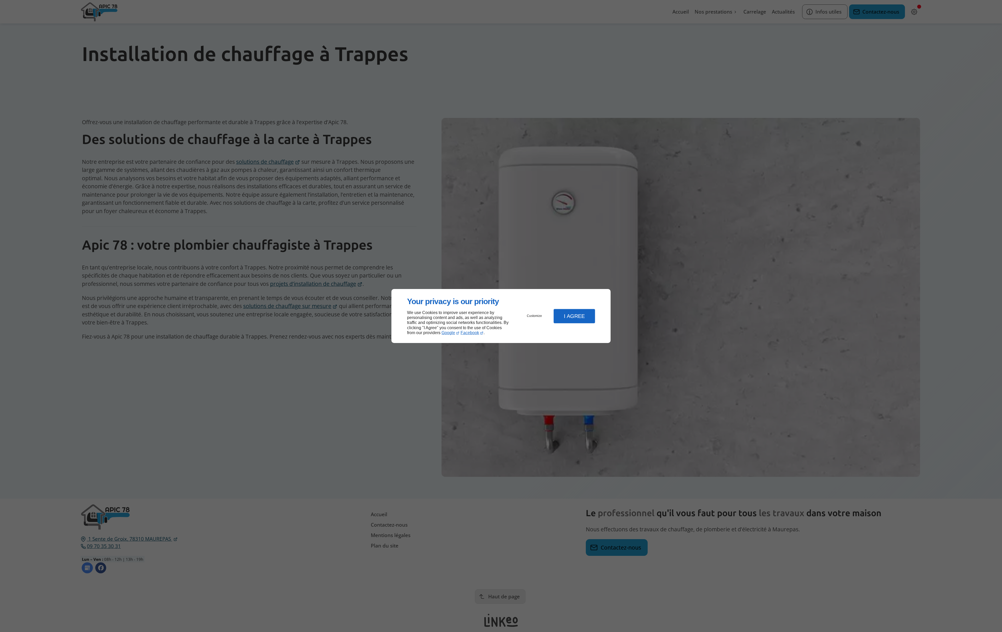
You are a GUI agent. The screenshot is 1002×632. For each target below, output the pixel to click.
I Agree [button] (574, 316)
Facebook (470, 332)
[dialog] (501, 316)
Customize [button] (534, 316)
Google (448, 332)
